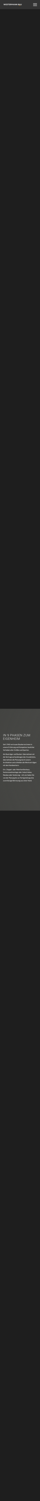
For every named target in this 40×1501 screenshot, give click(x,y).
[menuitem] (34, 4)
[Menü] (34, 4)
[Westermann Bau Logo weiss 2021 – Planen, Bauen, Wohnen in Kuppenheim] (16, 4)
